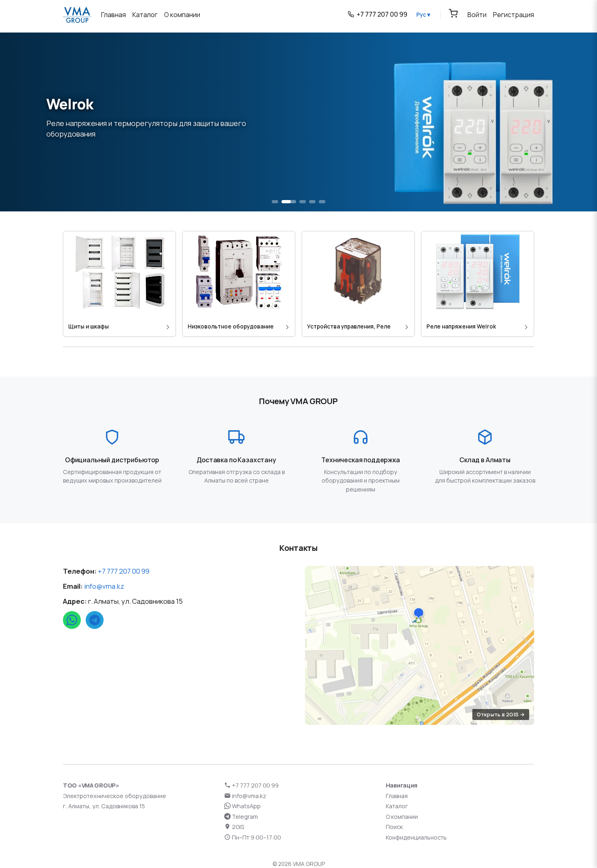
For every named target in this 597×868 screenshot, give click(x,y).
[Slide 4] (312, 201)
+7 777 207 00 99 (123, 571)
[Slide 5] (322, 201)
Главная (397, 796)
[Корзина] (453, 13)
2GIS (237, 827)
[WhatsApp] (72, 620)
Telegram (244, 816)
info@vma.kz (104, 586)
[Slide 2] (288, 201)
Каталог (397, 806)
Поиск (394, 827)
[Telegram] (95, 620)
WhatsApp (246, 806)
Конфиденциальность (416, 837)
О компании (402, 816)
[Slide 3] (302, 201)
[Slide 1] (275, 201)
